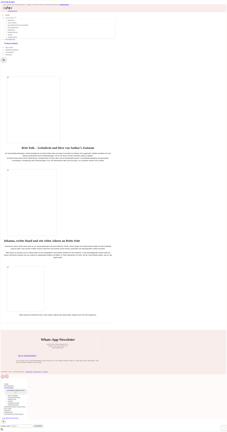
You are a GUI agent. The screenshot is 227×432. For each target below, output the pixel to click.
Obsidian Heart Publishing (15, 406)
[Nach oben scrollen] (3, 377)
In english (9, 52)
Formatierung (13, 32)
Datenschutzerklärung (13, 414)
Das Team (9, 47)
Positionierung (13, 27)
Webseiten (11, 30)
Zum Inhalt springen (8, 2)
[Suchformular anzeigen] (4, 60)
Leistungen (8, 387)
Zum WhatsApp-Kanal (10, 418)
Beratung (11, 20)
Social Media (12, 22)
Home (7, 15)
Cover (10, 34)
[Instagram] (4, 8)
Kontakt (8, 54)
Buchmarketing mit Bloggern (18, 25)
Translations (12, 37)
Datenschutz (37, 371)
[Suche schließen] (3, 421)
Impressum (29, 371)
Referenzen (12, 11)
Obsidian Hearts (12, 50)
